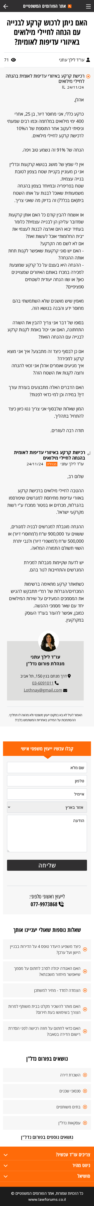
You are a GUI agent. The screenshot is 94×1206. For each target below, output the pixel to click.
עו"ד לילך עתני (72, 60)
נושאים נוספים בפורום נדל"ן (47, 1137)
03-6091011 (43, 683)
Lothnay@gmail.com (43, 690)
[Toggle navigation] (88, 5)
